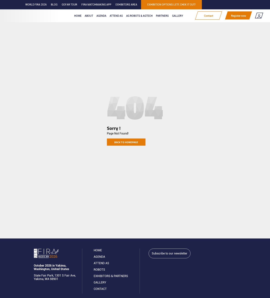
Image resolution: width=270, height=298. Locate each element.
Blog (54, 4)
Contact (208, 15)
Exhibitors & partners (111, 276)
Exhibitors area (126, 4)
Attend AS (101, 263)
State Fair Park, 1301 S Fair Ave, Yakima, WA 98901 (55, 277)
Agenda (101, 15)
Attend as (116, 15)
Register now (238, 15)
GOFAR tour (69, 4)
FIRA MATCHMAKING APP (96, 4)
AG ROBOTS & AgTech (139, 15)
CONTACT (100, 289)
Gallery (177, 15)
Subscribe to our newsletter (169, 253)
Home (78, 15)
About (89, 15)
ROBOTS (99, 269)
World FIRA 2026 (36, 4)
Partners (162, 15)
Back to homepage (126, 142)
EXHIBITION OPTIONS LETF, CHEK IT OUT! (171, 4)
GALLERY (100, 282)
